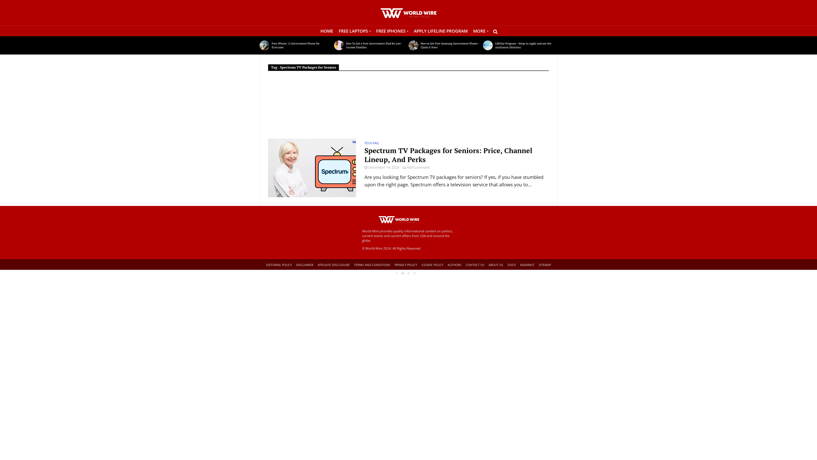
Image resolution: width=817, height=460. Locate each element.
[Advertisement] (408, 107)
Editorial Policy (279, 265)
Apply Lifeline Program (441, 31)
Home (326, 31)
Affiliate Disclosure (334, 265)
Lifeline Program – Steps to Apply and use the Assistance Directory (523, 45)
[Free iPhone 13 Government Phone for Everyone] (265, 45)
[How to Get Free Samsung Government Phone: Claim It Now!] (413, 45)
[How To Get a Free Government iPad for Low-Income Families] (339, 45)
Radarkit (527, 265)
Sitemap (545, 265)
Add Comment (418, 167)
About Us (495, 265)
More (479, 31)
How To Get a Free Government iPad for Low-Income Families (374, 45)
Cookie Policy (432, 265)
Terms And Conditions (372, 265)
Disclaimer (304, 265)
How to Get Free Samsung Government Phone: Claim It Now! (449, 45)
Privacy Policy (406, 265)
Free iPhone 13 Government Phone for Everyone (296, 45)
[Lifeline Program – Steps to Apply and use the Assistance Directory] (488, 45)
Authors (454, 265)
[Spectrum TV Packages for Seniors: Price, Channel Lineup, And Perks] (312, 167)
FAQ (376, 143)
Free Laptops (353, 31)
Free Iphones (391, 31)
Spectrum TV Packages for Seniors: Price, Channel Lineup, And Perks (448, 155)
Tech (368, 143)
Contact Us (475, 265)
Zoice (511, 265)
